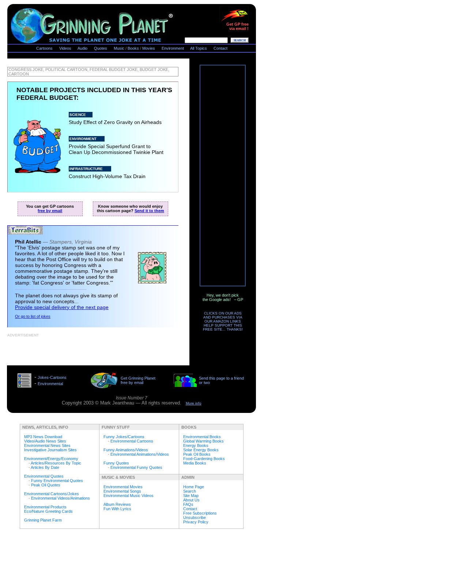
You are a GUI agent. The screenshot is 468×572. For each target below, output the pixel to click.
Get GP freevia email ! (237, 26)
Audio (82, 48)
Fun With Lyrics (117, 509)
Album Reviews (117, 504)
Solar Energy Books (201, 450)
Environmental (50, 383)
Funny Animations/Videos (125, 450)
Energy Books (195, 445)
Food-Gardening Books (204, 458)
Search (189, 491)
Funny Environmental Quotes (57, 480)
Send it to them (149, 210)
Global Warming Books (203, 441)
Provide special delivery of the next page (62, 307)
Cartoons (44, 48)
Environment (173, 48)
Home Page (193, 487)
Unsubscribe (194, 517)
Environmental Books (202, 436)
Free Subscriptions (200, 513)
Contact (220, 48)
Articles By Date (45, 467)
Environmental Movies (123, 487)
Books (133, 48)
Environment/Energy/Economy (51, 458)
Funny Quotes (116, 463)
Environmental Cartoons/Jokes (51, 494)
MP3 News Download (43, 436)
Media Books (194, 463)
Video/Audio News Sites (45, 441)
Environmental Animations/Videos (139, 454)
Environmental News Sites (47, 445)
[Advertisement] (92, 349)
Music (119, 48)
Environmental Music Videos (128, 495)
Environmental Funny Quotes (136, 467)
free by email (50, 210)
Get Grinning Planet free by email (138, 380)
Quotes (100, 48)
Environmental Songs (122, 491)
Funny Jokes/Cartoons (123, 436)
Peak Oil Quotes (45, 485)
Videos (65, 48)
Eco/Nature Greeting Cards (48, 511)
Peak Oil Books (197, 454)
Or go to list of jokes (32, 316)
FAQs (188, 504)
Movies (148, 48)
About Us (191, 500)
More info (193, 403)
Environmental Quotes (44, 476)
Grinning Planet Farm (43, 520)
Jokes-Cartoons (52, 377)
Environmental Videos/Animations (60, 498)
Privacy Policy (195, 522)
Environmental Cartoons (131, 441)
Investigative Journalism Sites (50, 450)
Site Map (191, 495)
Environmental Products (45, 507)
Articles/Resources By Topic (56, 463)
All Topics (198, 48)
